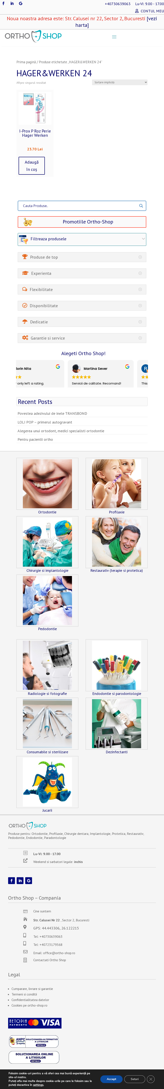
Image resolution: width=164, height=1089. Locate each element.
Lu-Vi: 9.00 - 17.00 (149, 4)
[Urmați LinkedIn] (12, 3)
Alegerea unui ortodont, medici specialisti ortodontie (61, 430)
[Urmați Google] (20, 3)
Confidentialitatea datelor (30, 1000)
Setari (135, 1079)
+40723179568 (51, 944)
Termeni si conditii (24, 994)
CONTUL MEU (152, 11)
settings (38, 1085)
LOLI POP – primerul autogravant (45, 422)
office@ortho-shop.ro (59, 953)
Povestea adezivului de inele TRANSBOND (52, 413)
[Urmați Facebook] (3, 3)
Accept (111, 1079)
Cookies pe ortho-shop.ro (29, 1005)
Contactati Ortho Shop (49, 960)
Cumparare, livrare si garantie (32, 989)
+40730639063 (117, 4)
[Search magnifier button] (141, 206)
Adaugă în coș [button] (32, 165)
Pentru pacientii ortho (35, 439)
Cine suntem (42, 911)
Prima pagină (26, 62)
